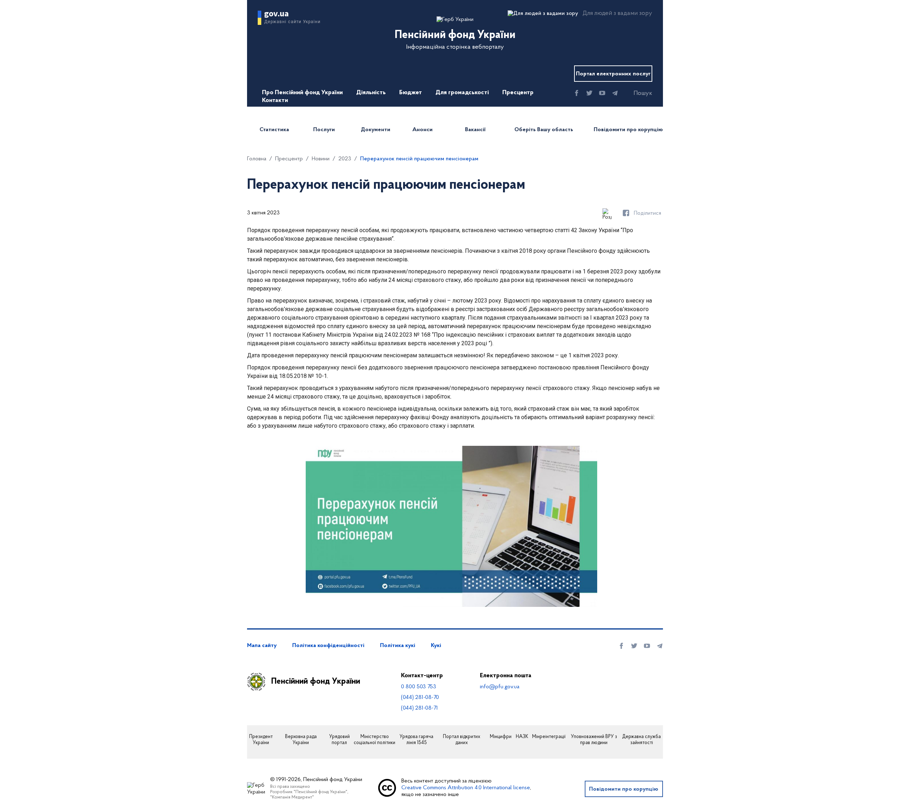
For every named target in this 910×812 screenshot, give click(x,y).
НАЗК (522, 736)
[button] (636, 93)
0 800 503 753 (418, 687)
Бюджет (410, 93)
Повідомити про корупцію (628, 130)
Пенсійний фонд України (315, 681)
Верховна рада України (301, 740)
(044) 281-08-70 (420, 697)
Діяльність (371, 93)
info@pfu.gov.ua (499, 687)
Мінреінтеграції (549, 736)
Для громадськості (462, 93)
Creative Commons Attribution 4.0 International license (465, 788)
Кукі (436, 645)
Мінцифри (501, 736)
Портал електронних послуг (613, 74)
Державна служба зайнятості (641, 740)
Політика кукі (397, 645)
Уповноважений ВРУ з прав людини (594, 740)
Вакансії (475, 130)
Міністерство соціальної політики (374, 740)
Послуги (324, 130)
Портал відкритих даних (461, 740)
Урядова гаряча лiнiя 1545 (416, 740)
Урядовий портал (339, 740)
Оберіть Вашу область (543, 130)
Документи (375, 130)
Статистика (274, 130)
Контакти (275, 100)
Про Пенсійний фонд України (302, 93)
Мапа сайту (262, 645)
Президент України (261, 740)
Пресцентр (518, 93)
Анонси (422, 130)
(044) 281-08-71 (419, 708)
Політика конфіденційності (328, 645)
